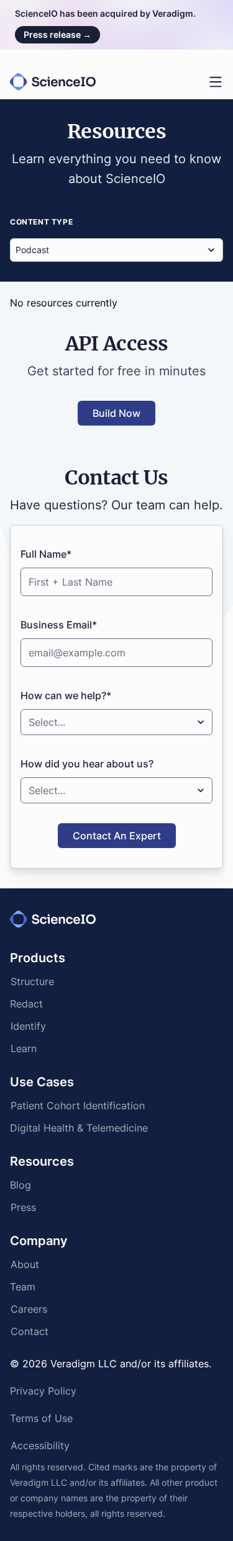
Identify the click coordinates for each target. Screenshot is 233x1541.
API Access (116, 343)
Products (37, 957)
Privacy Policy (43, 1392)
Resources (42, 1161)
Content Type (41, 221)
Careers (28, 1310)
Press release (57, 34)
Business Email (59, 625)
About (24, 1265)
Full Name (46, 554)
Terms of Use (41, 1419)
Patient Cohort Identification (77, 1106)
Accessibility (40, 1446)
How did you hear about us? (87, 763)
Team (22, 1287)
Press (23, 1208)
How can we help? (66, 695)
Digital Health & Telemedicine (79, 1129)
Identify (28, 1027)
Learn (23, 1049)
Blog (20, 1186)
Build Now (116, 413)
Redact (26, 1005)
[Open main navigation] (215, 81)
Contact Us (116, 477)
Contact (29, 1332)
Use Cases (42, 1081)
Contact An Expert (117, 835)
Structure (32, 982)
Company (39, 1240)
